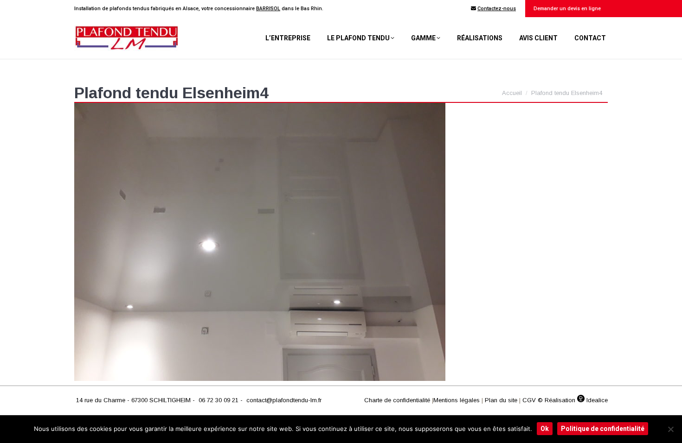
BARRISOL (268, 9)
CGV (529, 400)
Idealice (596, 400)
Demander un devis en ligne (566, 9)
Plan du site (501, 400)
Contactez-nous (496, 9)
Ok (544, 428)
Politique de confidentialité (602, 428)
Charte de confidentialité (397, 400)
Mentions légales (456, 400)
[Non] (670, 429)
